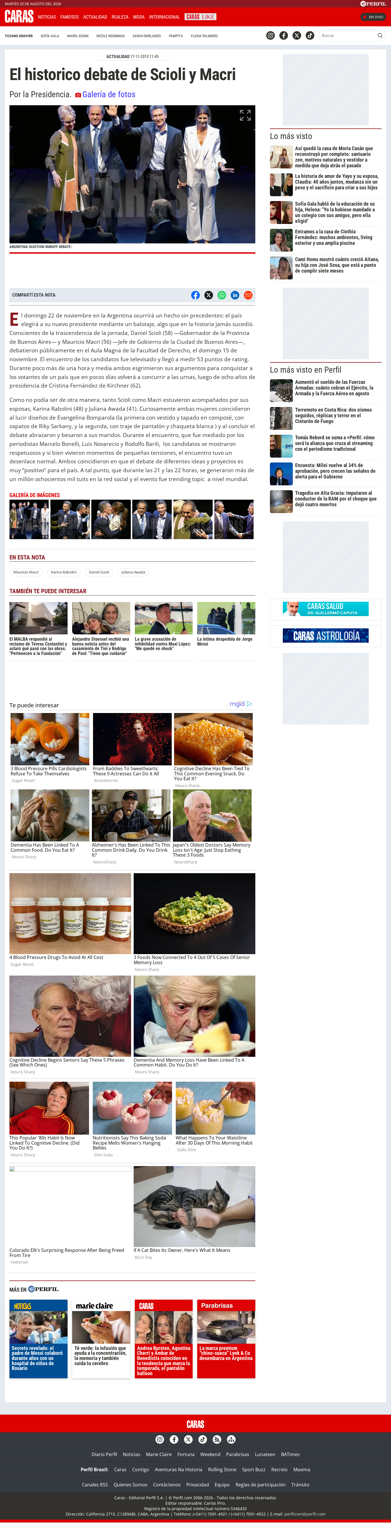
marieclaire (101, 1306)
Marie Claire (159, 1454)
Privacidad (197, 1485)
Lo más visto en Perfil (305, 370)
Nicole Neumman (110, 36)
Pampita (176, 36)
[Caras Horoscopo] (326, 641)
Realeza (120, 17)
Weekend (210, 1454)
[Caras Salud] (326, 614)
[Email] (248, 295)
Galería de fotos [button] (108, 94)
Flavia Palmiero (204, 36)
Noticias (47, 17)
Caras (120, 1469)
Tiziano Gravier (19, 36)
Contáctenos (167, 1485)
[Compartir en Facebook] (195, 295)
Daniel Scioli (99, 572)
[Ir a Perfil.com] (373, 5)
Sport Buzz (254, 1469)
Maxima (301, 1469)
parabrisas (226, 1306)
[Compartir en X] (208, 295)
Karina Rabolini (63, 572)
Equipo (222, 1485)
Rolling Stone (222, 1469)
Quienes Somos (130, 1485)
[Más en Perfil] (43, 1290)
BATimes (290, 1454)
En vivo (376, 16)
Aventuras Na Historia (178, 1469)
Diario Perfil (104, 1454)
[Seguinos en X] (297, 35)
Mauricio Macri (26, 572)
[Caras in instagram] (270, 35)
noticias (38, 1306)
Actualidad (95, 17)
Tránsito (300, 1485)
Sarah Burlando (147, 36)
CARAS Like (200, 16)
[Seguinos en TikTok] (310, 35)
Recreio (279, 1469)
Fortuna (186, 1454)
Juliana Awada (133, 572)
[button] (132, 179)
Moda (139, 17)
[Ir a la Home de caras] (19, 21)
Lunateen (265, 1454)
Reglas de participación (261, 1485)
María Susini (77, 36)
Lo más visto (291, 136)
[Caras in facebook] (283, 35)
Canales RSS (95, 1485)
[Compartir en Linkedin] (235, 295)
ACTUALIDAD (117, 56)
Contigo (140, 1469)
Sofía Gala (50, 36)
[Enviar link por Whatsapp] (222, 295)
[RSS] (217, 1439)
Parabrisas (237, 1454)
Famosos (69, 17)
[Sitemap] (231, 1439)
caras (164, 1306)
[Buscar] (380, 35)
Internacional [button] (164, 17)
